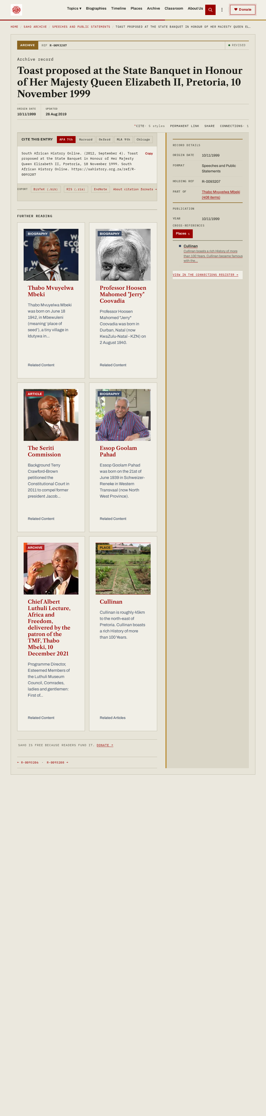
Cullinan (111, 602)
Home (14, 27)
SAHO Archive (35, 27)
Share (209, 126)
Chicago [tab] (143, 139)
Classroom (174, 8)
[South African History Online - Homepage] (16, 10)
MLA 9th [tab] (123, 139)
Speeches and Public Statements (81, 27)
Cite (149, 126)
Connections (234, 126)
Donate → (105, 745)
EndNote (100, 189)
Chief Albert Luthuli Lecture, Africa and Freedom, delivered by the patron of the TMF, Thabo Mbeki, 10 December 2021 (49, 628)
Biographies (96, 8)
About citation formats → (135, 189)
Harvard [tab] (86, 139)
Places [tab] (183, 233)
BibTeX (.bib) (46, 189)
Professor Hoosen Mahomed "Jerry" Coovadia (123, 294)
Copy (149, 153)
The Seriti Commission (44, 451)
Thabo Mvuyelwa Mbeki (51, 291)
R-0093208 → (57, 762)
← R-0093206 (27, 762)
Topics (74, 8)
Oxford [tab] (105, 139)
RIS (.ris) (75, 189)
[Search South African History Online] (210, 10)
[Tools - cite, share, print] (222, 10)
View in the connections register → (205, 275)
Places (136, 8)
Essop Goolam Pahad (118, 451)
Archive (153, 8)
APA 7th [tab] (66, 139)
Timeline (118, 8)
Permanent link (184, 126)
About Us (195, 8)
